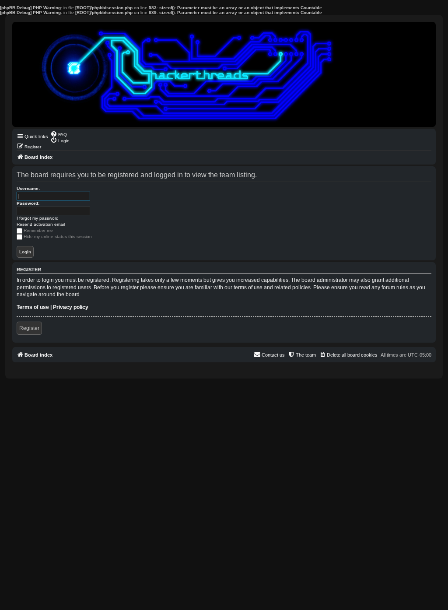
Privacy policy (70, 307)
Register (29, 328)
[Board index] (224, 74)
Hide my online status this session (58, 236)
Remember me (38, 230)
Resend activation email (41, 224)
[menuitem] (58, 134)
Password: (28, 203)
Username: (28, 188)
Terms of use (33, 307)
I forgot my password (38, 218)
